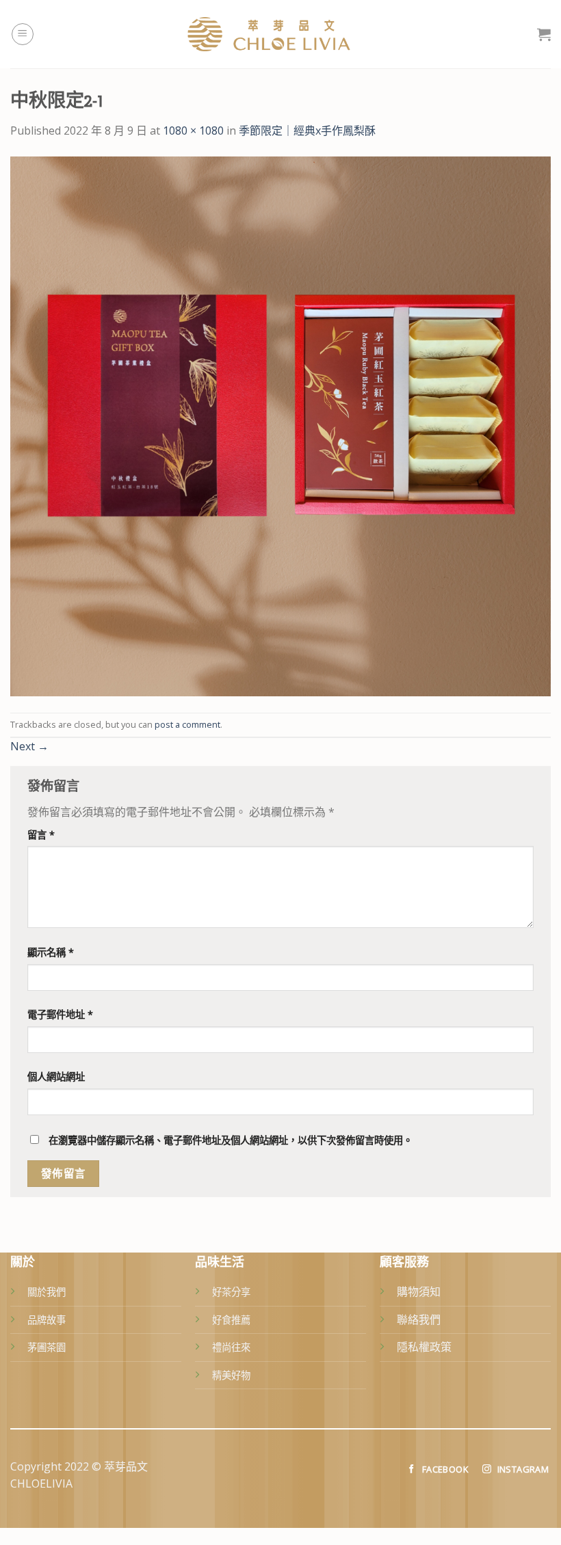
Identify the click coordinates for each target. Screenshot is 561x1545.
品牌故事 (46, 1319)
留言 (41, 834)
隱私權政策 (424, 1346)
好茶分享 (231, 1291)
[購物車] (544, 34)
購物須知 (419, 1291)
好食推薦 (231, 1319)
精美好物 (231, 1375)
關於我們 (46, 1291)
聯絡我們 (419, 1319)
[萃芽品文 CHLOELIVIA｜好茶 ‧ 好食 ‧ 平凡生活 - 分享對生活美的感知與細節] (280, 34)
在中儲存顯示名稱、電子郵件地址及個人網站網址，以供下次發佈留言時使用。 (231, 1140)
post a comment (187, 724)
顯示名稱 (50, 952)
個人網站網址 (56, 1076)
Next (29, 746)
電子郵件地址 (60, 1014)
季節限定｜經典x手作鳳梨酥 (307, 130)
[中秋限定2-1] (280, 425)
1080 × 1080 (193, 130)
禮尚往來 (231, 1347)
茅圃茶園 (46, 1347)
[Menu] (23, 34)
